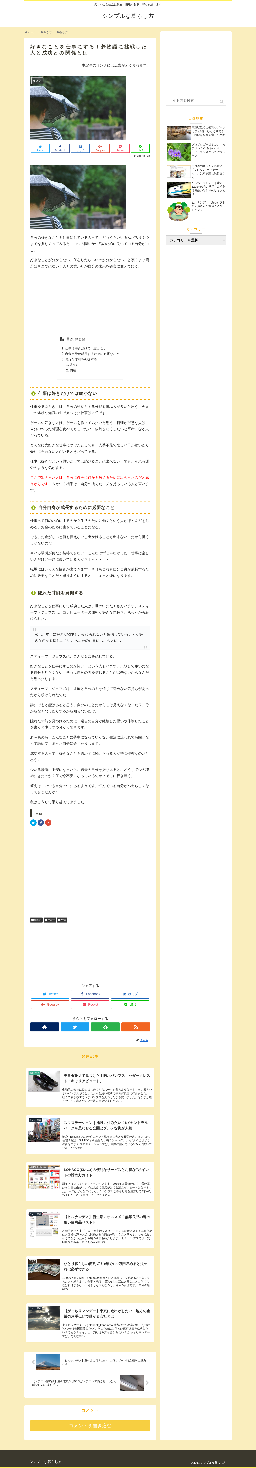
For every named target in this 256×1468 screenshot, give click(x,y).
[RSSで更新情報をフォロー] (135, 1026)
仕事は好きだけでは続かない (86, 348)
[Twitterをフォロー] (75, 1026)
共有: (73, 364)
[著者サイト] (44, 1026)
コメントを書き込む (90, 1425)
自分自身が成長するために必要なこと (92, 353)
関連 (73, 370)
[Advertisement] (90, 301)
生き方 (51, 920)
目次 (70, 339)
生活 (63, 920)
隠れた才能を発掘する (81, 359)
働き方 (37, 920)
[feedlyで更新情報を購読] (105, 1026)
